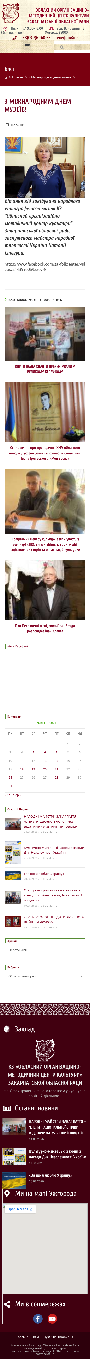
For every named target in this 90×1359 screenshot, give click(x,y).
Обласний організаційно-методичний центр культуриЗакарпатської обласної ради (58, 15)
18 (22, 769)
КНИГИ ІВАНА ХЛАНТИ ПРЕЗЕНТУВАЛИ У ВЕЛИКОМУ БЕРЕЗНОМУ (45, 369)
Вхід (36, 1337)
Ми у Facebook (18, 646)
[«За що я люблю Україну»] (13, 875)
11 (22, 761)
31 (10, 786)
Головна (22, 1337)
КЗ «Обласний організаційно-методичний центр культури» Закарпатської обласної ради (45, 1075)
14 (56, 761)
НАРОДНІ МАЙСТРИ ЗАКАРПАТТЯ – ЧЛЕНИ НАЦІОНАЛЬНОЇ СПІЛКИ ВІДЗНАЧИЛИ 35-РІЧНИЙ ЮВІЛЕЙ (51, 821)
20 (45, 769)
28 (56, 778)
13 (45, 761)
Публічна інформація (59, 1337)
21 (56, 769)
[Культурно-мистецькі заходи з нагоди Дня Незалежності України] (13, 852)
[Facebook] (38, 1319)
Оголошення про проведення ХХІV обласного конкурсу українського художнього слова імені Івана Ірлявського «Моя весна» (45, 453)
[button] (27, 46)
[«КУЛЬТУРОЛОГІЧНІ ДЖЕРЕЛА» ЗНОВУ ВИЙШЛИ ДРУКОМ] (13, 922)
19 (33, 769)
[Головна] (6, 77)
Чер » (17, 795)
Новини (17, 125)
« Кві (8, 795)
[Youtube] (52, 1319)
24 (10, 778)
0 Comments (49, 831)
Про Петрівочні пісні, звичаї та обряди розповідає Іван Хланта (45, 628)
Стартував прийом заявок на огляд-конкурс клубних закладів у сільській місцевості (53, 895)
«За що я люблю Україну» (44, 874)
